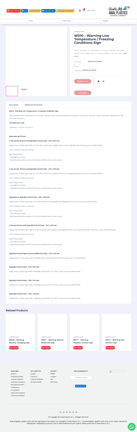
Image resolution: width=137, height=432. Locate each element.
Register (106, 21)
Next (18, 83)
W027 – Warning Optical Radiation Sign (52, 341)
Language (75, 70)
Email (25, 11)
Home (31, 21)
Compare (53, 376)
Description (13, 105)
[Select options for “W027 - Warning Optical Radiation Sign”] (54, 323)
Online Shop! (66, 21)
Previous (10, 83)
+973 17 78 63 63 (14, 11)
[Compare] (103, 81)
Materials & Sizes (76, 63)
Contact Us (34, 376)
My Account (53, 382)
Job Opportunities (36, 382)
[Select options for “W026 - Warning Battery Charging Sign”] (22, 323)
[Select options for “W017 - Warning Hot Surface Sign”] (119, 323)
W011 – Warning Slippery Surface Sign (83, 341)
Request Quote (35, 11)
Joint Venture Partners (17, 385)
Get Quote (82, 93)
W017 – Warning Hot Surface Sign (114, 341)
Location (33, 374)
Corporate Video (49, 11)
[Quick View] (18, 323)
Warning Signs (79, 31)
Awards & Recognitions (18, 393)
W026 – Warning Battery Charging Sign (19, 341)
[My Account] (80, 11)
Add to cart (83, 81)
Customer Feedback (37, 379)
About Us (14, 374)
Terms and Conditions (18, 395)
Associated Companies (18, 382)
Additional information (34, 105)
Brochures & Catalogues (66, 11)
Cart (51, 379)
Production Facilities (17, 376)
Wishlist (52, 374)
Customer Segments (17, 379)
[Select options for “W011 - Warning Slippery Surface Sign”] (86, 323)
